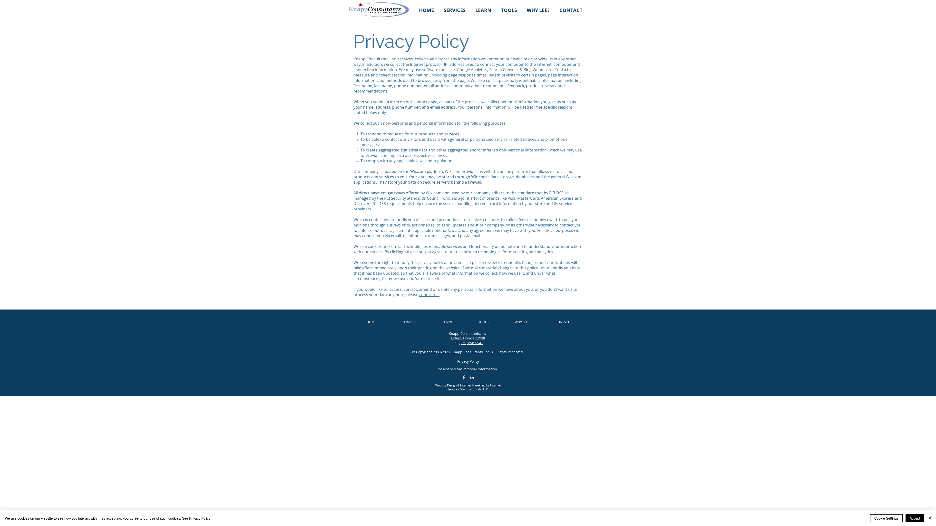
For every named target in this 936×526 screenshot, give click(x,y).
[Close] (930, 518)
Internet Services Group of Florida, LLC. (474, 387)
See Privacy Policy (196, 518)
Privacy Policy (468, 361)
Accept (915, 518)
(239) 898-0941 (471, 342)
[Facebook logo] (464, 377)
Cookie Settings (886, 518)
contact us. (429, 294)
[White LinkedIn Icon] (472, 377)
